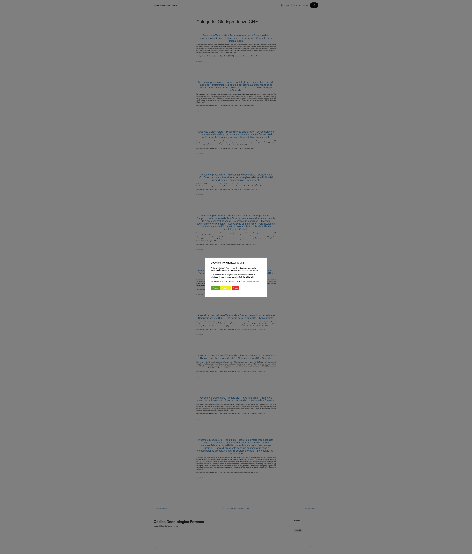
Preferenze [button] (225, 288)
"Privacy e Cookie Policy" (250, 281)
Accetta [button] (215, 288)
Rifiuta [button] (235, 288)
